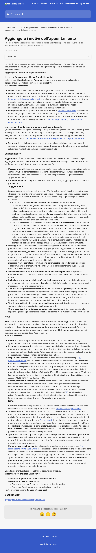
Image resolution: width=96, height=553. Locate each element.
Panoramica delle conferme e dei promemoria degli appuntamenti (55, 138)
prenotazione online (67, 110)
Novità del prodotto (39, 4)
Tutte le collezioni (11, 27)
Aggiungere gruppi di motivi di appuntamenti (25, 499)
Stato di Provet (71, 4)
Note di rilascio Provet (48, 544)
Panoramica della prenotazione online (25, 99)
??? (66, 392)
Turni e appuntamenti (29, 27)
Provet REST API (56, 4)
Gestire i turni (46, 420)
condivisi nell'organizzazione (68, 408)
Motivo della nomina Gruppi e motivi (55, 27)
